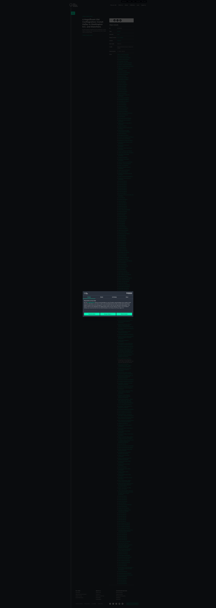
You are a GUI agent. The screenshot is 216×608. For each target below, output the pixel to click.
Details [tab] (101, 297)
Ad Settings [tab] (114, 297)
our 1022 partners (91, 302)
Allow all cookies (124, 314)
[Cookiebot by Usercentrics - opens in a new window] (127, 293)
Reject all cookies (91, 314)
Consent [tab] (89, 297)
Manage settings (107, 314)
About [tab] (127, 297)
